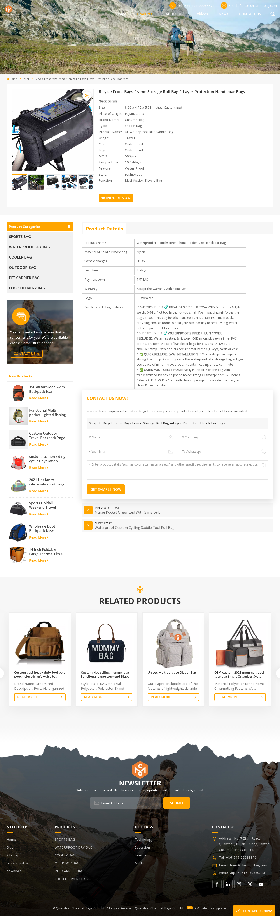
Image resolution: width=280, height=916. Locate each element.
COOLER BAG (20, 257)
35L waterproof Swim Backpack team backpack (47, 389)
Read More (37, 398)
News (223, 14)
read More (27, 697)
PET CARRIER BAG (24, 277)
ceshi (25, 78)
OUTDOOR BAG (22, 267)
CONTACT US (250, 14)
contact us (24, 353)
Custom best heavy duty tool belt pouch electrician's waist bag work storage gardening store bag (39, 675)
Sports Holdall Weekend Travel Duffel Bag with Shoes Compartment (47, 505)
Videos (202, 14)
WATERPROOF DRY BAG (29, 246)
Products (144, 14)
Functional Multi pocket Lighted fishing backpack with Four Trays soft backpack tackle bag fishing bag (47, 412)
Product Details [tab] (104, 228)
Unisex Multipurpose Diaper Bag (172, 673)
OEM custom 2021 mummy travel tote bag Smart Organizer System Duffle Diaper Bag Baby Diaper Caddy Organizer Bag (239, 675)
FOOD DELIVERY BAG (27, 288)
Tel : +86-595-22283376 (196, 5)
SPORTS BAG (20, 236)
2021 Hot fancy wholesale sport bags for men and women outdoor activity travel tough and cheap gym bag (47, 482)
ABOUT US (174, 14)
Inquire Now (118, 197)
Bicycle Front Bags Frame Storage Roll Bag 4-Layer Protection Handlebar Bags (164, 423)
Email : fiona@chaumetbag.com (253, 5)
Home (121, 14)
